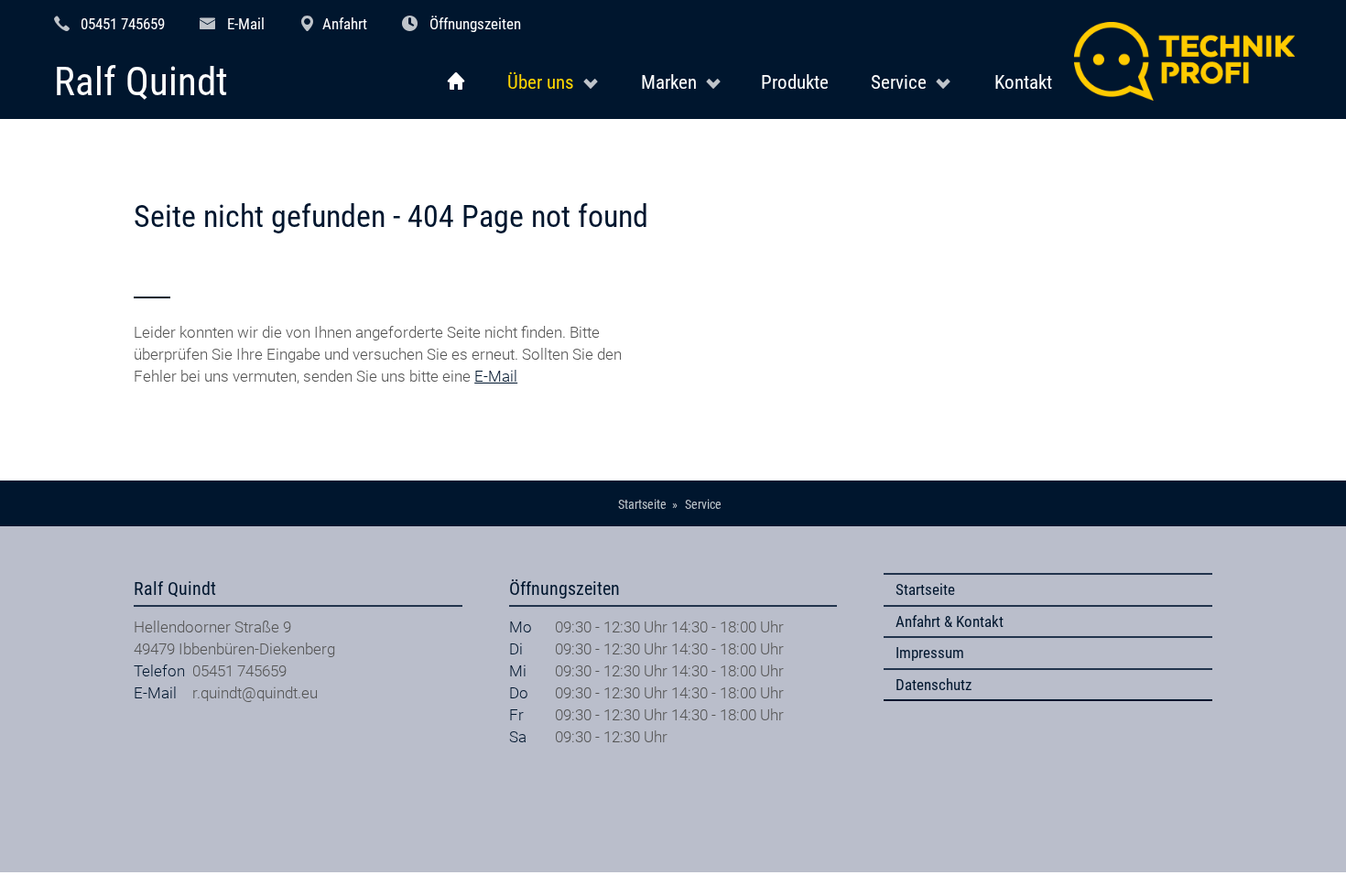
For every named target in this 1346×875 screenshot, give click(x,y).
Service (899, 81)
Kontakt (1023, 81)
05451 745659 (123, 24)
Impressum (930, 652)
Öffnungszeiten (475, 24)
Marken (669, 81)
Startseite (925, 589)
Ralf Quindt (141, 83)
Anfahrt (344, 24)
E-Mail (246, 24)
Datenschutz (934, 684)
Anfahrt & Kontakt (950, 621)
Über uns (540, 81)
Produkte (795, 81)
